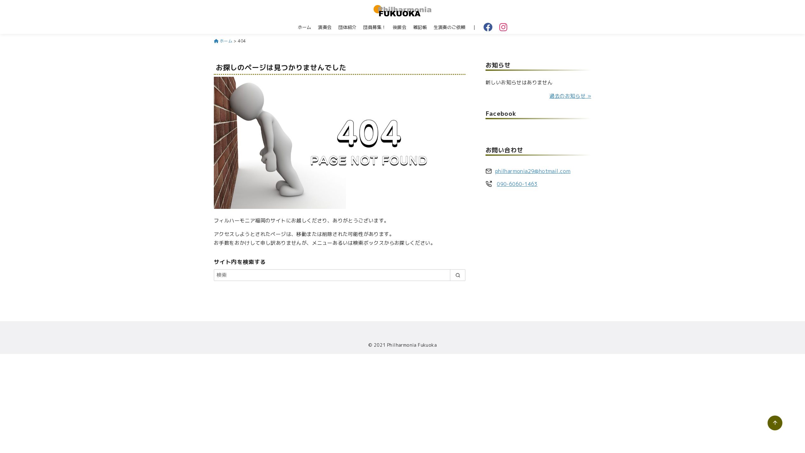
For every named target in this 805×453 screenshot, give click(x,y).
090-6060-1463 (517, 184)
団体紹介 (347, 27)
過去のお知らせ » (570, 95)
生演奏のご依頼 (449, 27)
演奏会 (324, 27)
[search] (457, 275)
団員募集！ (374, 27)
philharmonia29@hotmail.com (532, 171)
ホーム (304, 27)
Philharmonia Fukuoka (412, 345)
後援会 (399, 27)
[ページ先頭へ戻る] (775, 423)
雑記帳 (420, 27)
